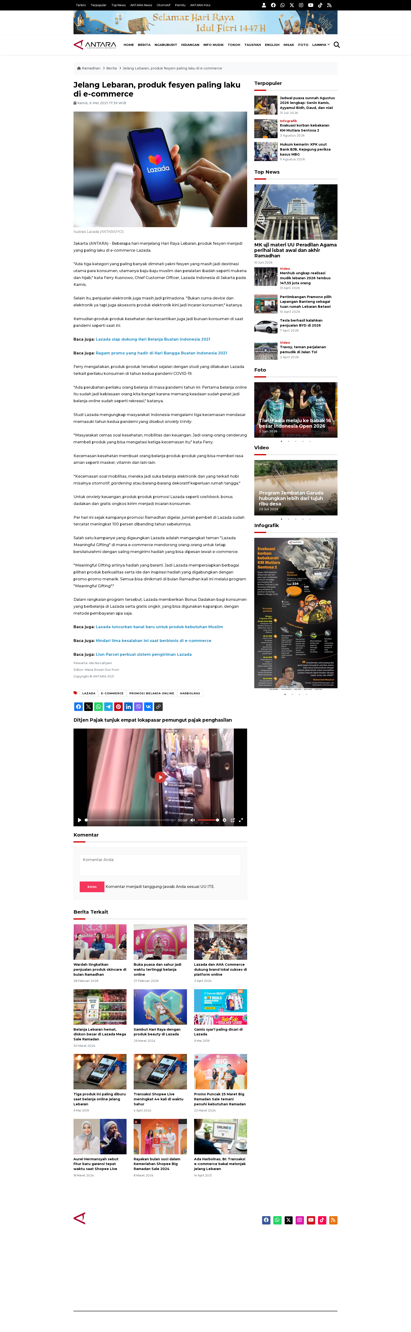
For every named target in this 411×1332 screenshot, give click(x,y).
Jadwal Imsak (153, 1294)
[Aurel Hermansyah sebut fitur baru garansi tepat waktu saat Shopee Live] (100, 1136)
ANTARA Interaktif (226, 1253)
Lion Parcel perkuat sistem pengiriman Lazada (144, 654)
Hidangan (190, 45)
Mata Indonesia (223, 1261)
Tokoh (234, 45)
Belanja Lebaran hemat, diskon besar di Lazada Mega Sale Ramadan (99, 1034)
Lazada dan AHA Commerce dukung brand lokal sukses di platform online (220, 969)
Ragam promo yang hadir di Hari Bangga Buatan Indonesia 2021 (161, 353)
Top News (118, 5)
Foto (303, 45)
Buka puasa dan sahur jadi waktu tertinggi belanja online (157, 969)
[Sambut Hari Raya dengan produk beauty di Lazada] (160, 1006)
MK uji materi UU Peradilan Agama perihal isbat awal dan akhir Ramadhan (295, 250)
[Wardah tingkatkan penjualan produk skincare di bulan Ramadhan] (100, 942)
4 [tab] (303, 441)
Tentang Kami (289, 1278)
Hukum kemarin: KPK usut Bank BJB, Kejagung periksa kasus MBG (305, 149)
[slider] (130, 820)
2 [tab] (288, 441)
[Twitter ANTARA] (291, 5)
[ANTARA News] (94, 45)
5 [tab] (310, 441)
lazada (88, 693)
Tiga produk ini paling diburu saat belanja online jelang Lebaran (99, 1099)
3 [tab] (296, 441)
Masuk (283, 1244)
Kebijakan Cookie (292, 1269)
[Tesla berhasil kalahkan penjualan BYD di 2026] (266, 327)
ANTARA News (141, 5)
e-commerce (112, 693)
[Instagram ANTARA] (301, 5)
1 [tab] (281, 441)
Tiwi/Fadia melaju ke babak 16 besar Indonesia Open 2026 (295, 423)
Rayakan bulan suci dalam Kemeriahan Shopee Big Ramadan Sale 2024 (157, 1164)
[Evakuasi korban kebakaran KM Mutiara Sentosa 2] (266, 128)
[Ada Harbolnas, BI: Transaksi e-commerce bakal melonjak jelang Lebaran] (220, 1136)
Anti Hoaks (219, 1244)
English (272, 45)
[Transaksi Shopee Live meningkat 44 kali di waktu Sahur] (160, 1071)
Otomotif (163, 5)
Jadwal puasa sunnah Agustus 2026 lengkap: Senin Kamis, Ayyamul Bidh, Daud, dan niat (307, 103)
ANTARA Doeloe (224, 1269)
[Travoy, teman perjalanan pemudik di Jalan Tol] (266, 350)
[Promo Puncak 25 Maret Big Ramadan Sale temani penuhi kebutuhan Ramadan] (220, 1071)
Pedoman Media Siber (297, 1286)
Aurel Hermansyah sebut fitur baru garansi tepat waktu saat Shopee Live (95, 1164)
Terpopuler (99, 5)
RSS (280, 1294)
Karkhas (216, 1236)
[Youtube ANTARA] (310, 5)
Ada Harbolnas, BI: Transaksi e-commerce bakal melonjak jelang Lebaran (220, 1164)
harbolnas (190, 693)
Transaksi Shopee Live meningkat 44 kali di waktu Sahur (158, 1099)
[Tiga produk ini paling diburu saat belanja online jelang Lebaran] (100, 1071)
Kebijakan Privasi (292, 1261)
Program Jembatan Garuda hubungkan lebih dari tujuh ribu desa (291, 498)
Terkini (81, 5)
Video (285, 268)
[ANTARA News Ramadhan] (99, 1218)
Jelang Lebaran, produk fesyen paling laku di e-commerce (172, 68)
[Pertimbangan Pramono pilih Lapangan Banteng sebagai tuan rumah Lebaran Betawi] (266, 303)
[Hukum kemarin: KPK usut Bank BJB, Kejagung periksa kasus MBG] (266, 151)
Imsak (289, 45)
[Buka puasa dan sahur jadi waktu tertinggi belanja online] (160, 942)
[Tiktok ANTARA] (320, 5)
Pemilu (180, 5)
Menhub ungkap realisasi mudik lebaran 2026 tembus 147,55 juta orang (305, 278)
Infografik (288, 121)
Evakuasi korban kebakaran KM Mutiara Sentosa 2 (292, 676)
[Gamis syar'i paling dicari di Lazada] (220, 1006)
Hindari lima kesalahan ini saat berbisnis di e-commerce (153, 640)
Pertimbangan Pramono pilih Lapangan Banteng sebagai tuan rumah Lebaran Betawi (306, 302)
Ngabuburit (166, 45)
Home (129, 45)
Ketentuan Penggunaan (299, 1253)
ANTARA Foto (200, 5)
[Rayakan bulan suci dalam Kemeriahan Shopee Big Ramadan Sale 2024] (160, 1136)
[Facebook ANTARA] (273, 5)
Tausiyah (252, 45)
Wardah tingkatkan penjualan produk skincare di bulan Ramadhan (99, 969)
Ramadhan (91, 68)
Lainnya (319, 45)
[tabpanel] (296, 410)
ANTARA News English (297, 1236)
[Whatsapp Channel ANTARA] (282, 5)
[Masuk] (264, 5)
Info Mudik (213, 45)
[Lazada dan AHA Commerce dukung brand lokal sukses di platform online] (220, 942)
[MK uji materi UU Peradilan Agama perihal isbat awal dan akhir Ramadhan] (296, 211)
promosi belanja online (151, 693)
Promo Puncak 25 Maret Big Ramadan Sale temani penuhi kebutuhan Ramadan (220, 1099)
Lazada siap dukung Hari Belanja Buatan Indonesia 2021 (153, 339)
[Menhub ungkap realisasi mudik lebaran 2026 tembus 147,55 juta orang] (266, 276)
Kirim (92, 887)
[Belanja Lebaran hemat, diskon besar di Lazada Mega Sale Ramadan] (100, 1006)
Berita (144, 45)
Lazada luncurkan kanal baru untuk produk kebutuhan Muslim (159, 627)
